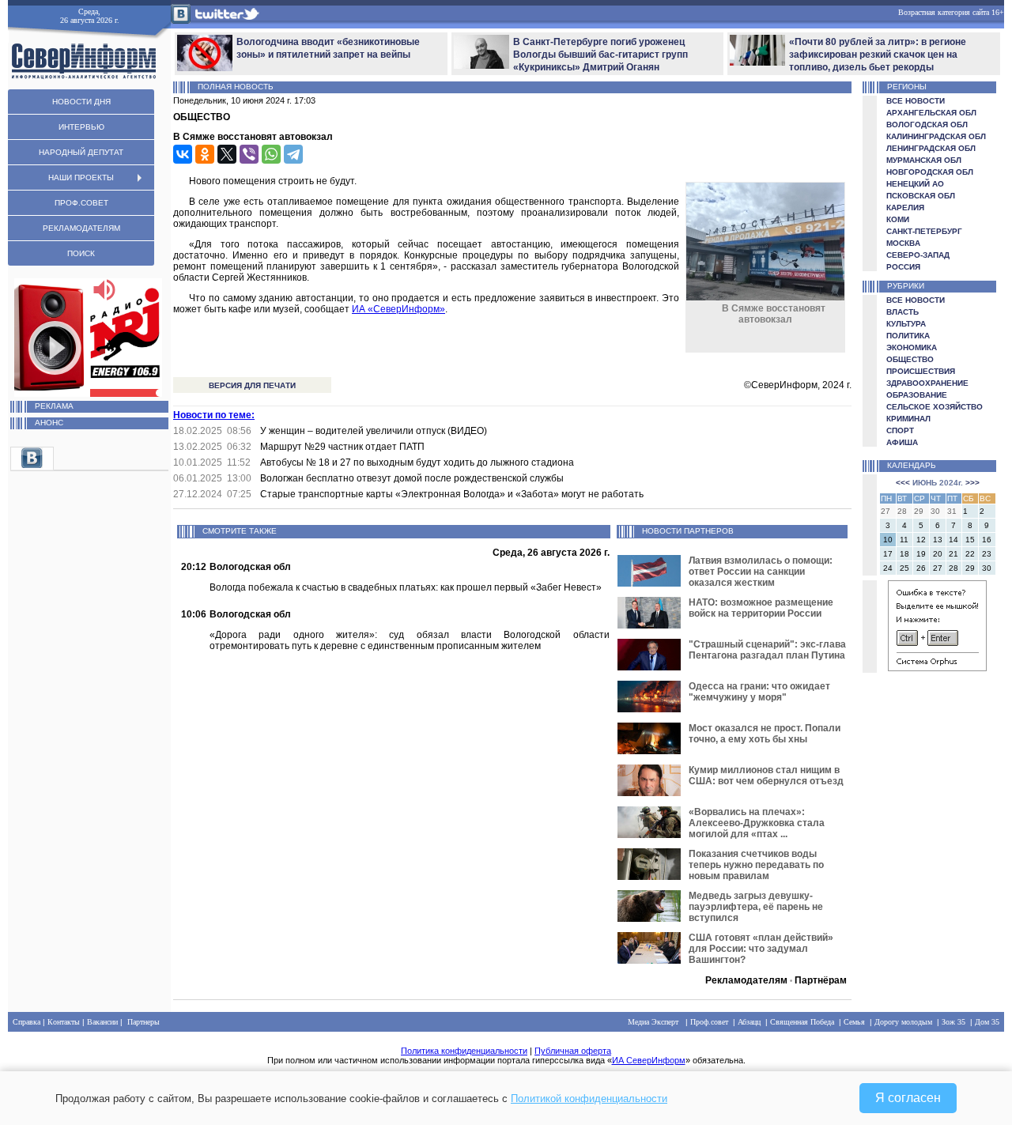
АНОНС (49, 422)
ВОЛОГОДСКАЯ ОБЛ (927, 124)
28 (953, 568)
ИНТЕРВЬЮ (81, 127)
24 (888, 568)
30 (986, 568)
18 (904, 553)
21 (953, 553)
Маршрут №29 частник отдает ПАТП (342, 446)
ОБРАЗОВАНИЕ (916, 395)
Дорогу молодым (903, 1021)
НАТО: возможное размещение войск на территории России (761, 608)
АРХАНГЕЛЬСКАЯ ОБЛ (931, 112)
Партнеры (143, 1021)
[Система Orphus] (937, 668)
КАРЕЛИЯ (905, 207)
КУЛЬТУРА (906, 323)
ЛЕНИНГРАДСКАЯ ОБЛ (931, 148)
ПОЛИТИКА (908, 335)
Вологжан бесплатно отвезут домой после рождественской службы (412, 478)
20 (937, 553)
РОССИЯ (903, 266)
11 (904, 539)
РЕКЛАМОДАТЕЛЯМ (81, 228)
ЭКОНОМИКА (911, 347)
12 (921, 539)
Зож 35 (953, 1021)
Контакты (63, 1021)
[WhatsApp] (271, 154)
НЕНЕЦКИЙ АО (915, 183)
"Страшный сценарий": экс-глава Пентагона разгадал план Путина (767, 650)
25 (904, 568)
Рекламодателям (746, 980)
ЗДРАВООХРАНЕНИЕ (927, 383)
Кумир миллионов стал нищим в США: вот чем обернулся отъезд (766, 775)
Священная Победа (802, 1021)
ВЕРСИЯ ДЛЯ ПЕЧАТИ (252, 385)
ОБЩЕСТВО (910, 359)
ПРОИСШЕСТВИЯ (920, 371)
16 (986, 539)
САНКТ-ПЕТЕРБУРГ (924, 231)
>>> (972, 482)
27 (937, 568)
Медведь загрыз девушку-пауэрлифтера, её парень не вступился (756, 906)
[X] (226, 154)
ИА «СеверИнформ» (398, 309)
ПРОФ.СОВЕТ (81, 202)
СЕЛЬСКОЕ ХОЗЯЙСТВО (934, 406)
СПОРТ (900, 430)
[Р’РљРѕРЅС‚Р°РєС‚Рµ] (182, 154)
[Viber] (249, 154)
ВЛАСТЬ (902, 312)
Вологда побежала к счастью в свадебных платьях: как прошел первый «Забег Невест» (406, 587)
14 (953, 539)
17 (888, 553)
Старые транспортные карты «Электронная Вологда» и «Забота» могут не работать (452, 494)
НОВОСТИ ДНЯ (81, 101)
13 (937, 539)
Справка (26, 1021)
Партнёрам (821, 980)
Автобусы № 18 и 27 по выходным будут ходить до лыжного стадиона (417, 462)
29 (970, 568)
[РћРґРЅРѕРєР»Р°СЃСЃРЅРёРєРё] (204, 154)
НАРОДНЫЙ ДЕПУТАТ (81, 152)
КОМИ (897, 219)
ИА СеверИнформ (648, 1060)
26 (921, 568)
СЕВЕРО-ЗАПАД (918, 255)
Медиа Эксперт (653, 1021)
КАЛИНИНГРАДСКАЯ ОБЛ (936, 136)
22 (970, 553)
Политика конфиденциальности (464, 1050)
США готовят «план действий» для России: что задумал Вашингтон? (761, 948)
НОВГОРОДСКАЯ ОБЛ (929, 172)
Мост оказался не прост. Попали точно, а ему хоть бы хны (764, 734)
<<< (903, 482)
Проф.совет (709, 1021)
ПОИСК (81, 253)
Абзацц (749, 1021)
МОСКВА (903, 243)
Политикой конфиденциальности (589, 1098)
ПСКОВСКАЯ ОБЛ (920, 195)
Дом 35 (987, 1021)
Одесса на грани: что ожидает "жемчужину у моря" (759, 692)
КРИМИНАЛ (908, 418)
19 (921, 553)
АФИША (902, 442)
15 (970, 539)
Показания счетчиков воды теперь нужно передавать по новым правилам (756, 865)
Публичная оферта (572, 1050)
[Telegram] (293, 154)
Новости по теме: (214, 415)
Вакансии (102, 1021)
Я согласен (908, 1097)
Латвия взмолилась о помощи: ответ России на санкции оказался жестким (761, 571)
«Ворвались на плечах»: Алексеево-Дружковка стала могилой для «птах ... (757, 823)
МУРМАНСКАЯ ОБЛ (923, 160)
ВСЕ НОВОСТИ (915, 100)
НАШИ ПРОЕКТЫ (81, 177)
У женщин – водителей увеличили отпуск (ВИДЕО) (373, 430)
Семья (854, 1021)
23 (986, 553)
